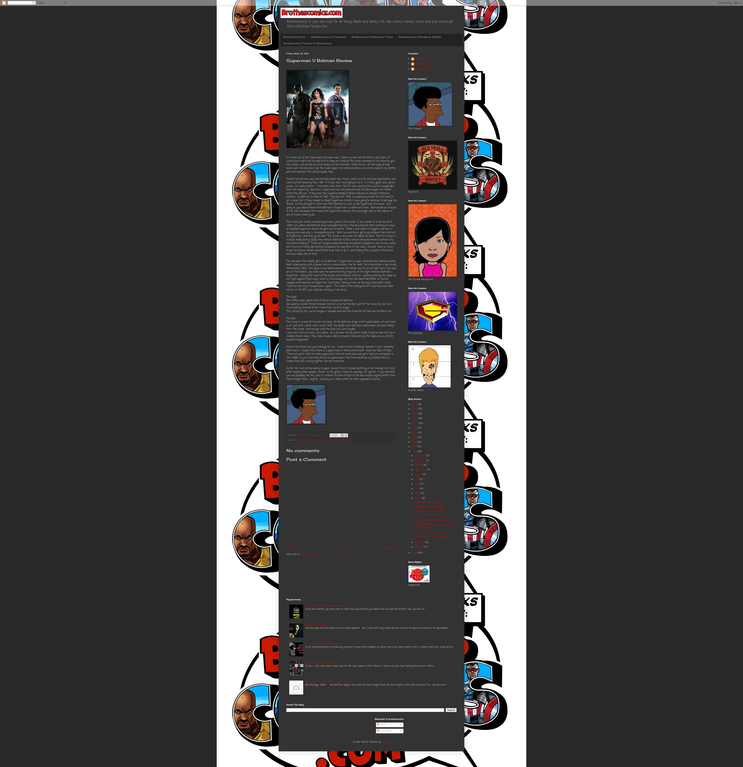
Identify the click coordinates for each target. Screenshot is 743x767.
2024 (415, 414)
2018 (414, 442)
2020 (415, 432)
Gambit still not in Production (429, 532)
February (419, 542)
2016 (415, 451)
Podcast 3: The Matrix (316, 625)
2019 (415, 437)
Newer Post (293, 548)
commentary (323, 440)
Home (342, 548)
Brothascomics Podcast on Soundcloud (307, 43)
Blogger (386, 742)
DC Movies (334, 440)
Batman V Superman (305, 440)
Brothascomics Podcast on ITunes (372, 36)
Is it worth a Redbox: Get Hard (430, 515)
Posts (382, 725)
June (417, 484)
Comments (385, 731)
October (418, 465)
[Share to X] (339, 435)
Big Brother (421, 59)
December (420, 455)
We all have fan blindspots (428, 502)
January (419, 547)
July (417, 479)
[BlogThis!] (335, 435)
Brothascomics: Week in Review (431, 536)
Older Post (390, 548)
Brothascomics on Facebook (328, 36)
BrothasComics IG (294, 36)
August (418, 474)
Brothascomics (422, 64)
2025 (415, 409)
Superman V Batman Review (429, 506)
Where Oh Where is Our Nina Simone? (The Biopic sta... (435, 526)
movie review (346, 440)
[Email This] (331, 435)
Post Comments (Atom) (313, 554)
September (420, 470)
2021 (415, 428)
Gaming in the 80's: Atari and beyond (324, 606)
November (420, 460)
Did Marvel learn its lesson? (429, 511)
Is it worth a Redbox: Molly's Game (323, 644)
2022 (415, 423)
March (418, 498)
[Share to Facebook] (342, 435)
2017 (414, 447)
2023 (415, 418)
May (417, 489)
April (417, 493)
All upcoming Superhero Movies (321, 663)
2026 (415, 404)
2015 (414, 553)
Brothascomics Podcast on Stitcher (420, 36)
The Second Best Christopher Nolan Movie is (328, 682)
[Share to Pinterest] (346, 435)
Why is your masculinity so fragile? (433, 520)
